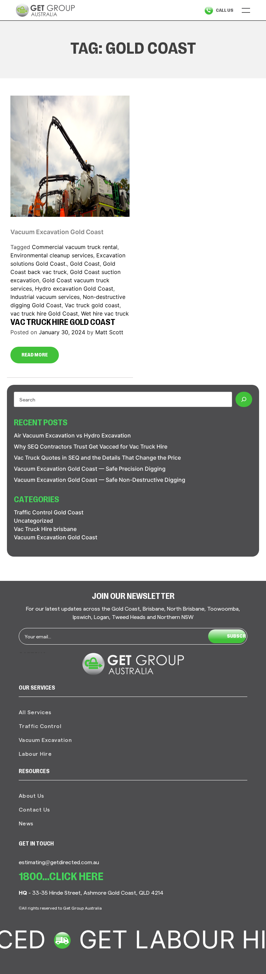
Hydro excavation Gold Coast (74, 288)
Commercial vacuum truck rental (74, 247)
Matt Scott (109, 332)
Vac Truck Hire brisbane (45, 528)
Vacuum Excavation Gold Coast (57, 232)
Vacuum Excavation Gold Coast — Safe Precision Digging (90, 468)
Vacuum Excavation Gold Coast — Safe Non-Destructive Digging (99, 479)
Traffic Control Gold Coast (48, 512)
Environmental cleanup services (51, 255)
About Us (31, 795)
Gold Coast (85, 263)
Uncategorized (33, 520)
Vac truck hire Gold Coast (62, 322)
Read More (34, 355)
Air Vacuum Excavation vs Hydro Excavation (72, 435)
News (26, 823)
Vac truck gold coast (92, 305)
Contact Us (34, 809)
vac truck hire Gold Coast (44, 313)
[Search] (244, 399)
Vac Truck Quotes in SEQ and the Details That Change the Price (97, 457)
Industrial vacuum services (45, 296)
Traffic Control (40, 726)
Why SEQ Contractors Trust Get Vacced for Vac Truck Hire (90, 446)
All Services (35, 712)
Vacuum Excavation (45, 739)
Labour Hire (35, 753)
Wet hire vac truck (105, 313)
